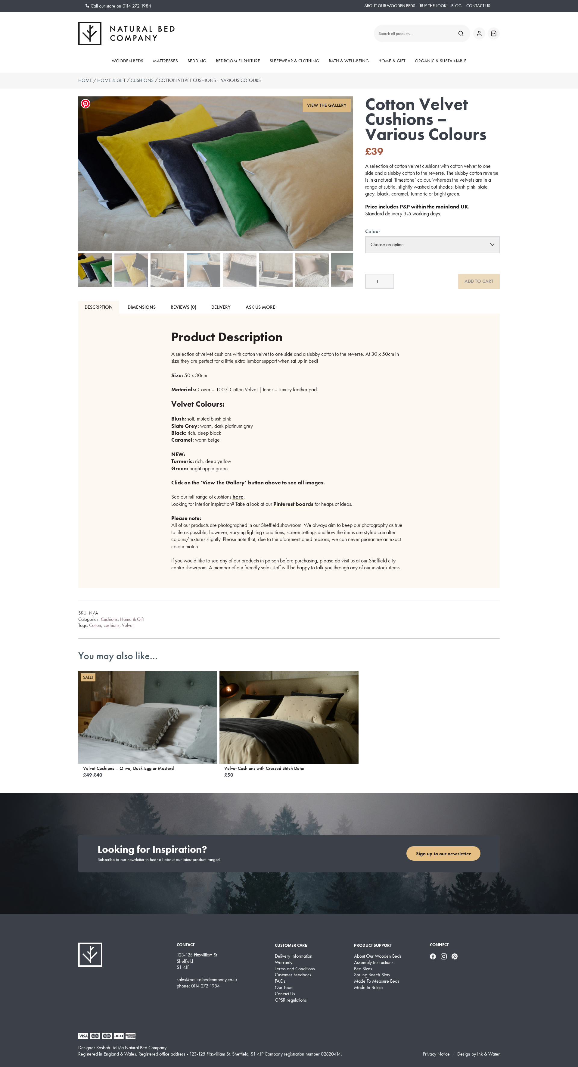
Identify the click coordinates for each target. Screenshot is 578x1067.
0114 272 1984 (137, 6)
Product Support (373, 945)
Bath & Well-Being (349, 61)
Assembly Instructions (373, 962)
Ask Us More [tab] (260, 307)
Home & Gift (391, 61)
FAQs (280, 981)
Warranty (283, 962)
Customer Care (291, 945)
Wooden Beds (127, 61)
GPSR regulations (291, 1000)
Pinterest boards (293, 503)
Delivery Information (293, 956)
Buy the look (433, 5)
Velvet (127, 625)
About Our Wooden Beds (389, 5)
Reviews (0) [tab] (183, 307)
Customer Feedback (293, 975)
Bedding (197, 61)
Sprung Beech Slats (372, 975)
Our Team (284, 987)
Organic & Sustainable (441, 61)
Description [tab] (99, 307)
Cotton (95, 625)
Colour (372, 231)
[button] (327, 105)
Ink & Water (488, 1054)
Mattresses (165, 61)
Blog (456, 5)
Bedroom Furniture (238, 61)
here (238, 496)
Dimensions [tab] (142, 307)
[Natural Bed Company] (126, 33)
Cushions (142, 80)
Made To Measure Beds (376, 981)
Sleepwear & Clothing (294, 61)
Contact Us (478, 5)
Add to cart (479, 281)
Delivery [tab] (221, 307)
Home (85, 80)
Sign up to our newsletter (443, 853)
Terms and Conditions (295, 969)
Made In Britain (368, 987)
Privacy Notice (436, 1054)
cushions (112, 625)
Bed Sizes (363, 969)
